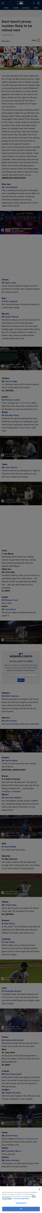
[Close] (39, 1189)
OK (21, 1209)
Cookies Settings (21, 1203)
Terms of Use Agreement (21, 1198)
